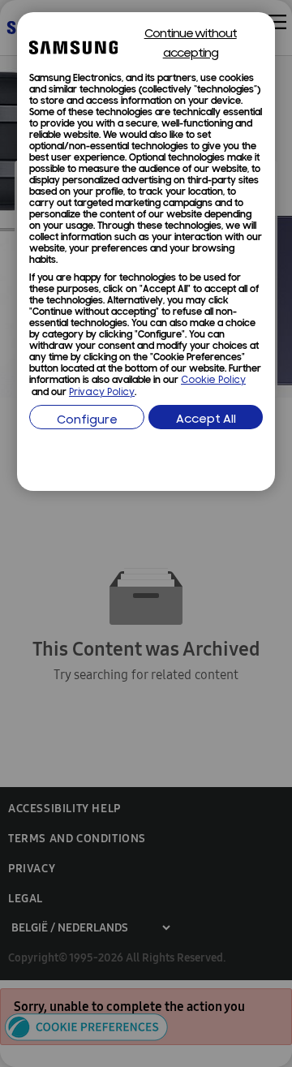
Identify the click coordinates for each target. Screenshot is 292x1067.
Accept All (206, 420)
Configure (87, 421)
